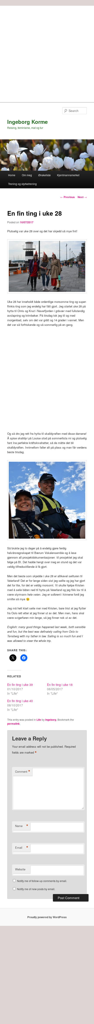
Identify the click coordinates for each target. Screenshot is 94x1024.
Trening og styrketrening (22, 184)
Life (39, 720)
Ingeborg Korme (27, 121)
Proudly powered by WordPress (47, 917)
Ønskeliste (44, 175)
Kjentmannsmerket (68, 175)
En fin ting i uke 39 (20, 684)
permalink (13, 724)
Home (11, 175)
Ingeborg (50, 720)
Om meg (27, 175)
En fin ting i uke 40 (20, 701)
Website (20, 869)
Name (21, 825)
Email (21, 847)
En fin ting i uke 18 (60, 684)
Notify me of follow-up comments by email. (42, 881)
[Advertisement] (47, 53)
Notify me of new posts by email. (36, 889)
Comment (22, 771)
